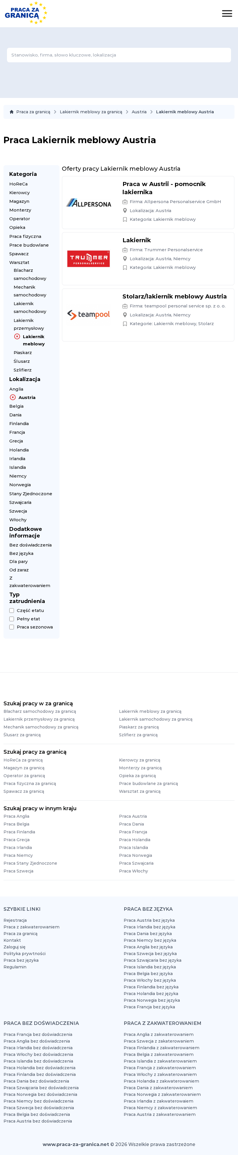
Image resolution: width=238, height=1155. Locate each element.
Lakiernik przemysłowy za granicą (39, 719)
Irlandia (17, 458)
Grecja (16, 441)
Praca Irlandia (17, 847)
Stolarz (206, 323)
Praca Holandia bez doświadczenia (39, 1067)
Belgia (16, 406)
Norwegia (20, 484)
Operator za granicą (24, 775)
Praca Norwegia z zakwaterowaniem (162, 1094)
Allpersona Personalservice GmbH (182, 201)
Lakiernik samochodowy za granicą (155, 719)
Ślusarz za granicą (22, 734)
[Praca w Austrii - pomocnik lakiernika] (88, 202)
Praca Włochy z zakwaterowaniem (160, 1074)
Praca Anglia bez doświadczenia (36, 1041)
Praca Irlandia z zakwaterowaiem (158, 1101)
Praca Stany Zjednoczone (30, 863)
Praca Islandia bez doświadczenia (38, 1061)
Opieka (17, 227)
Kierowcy (19, 192)
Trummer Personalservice (173, 249)
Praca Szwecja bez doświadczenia (38, 1107)
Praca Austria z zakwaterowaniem (160, 1114)
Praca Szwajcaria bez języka (152, 960)
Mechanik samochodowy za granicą (40, 727)
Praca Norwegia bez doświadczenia (40, 1094)
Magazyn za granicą (23, 767)
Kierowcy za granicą (139, 760)
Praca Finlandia (19, 832)
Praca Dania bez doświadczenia (36, 1081)
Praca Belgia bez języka (148, 973)
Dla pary (18, 561)
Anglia (16, 389)
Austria (139, 111)
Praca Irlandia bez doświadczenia (38, 1047)
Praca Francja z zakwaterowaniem (160, 1067)
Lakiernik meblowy (34, 340)
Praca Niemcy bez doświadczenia (38, 1101)
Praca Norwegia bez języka (152, 1000)
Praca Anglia (16, 816)
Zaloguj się (14, 947)
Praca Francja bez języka (149, 1007)
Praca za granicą (33, 111)
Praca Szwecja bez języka (150, 953)
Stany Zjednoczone (30, 493)
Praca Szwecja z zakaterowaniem (159, 1041)
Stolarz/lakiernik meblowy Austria (174, 296)
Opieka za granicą (137, 775)
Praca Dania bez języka (148, 933)
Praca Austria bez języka (149, 920)
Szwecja (18, 511)
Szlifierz (23, 370)
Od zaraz (19, 570)
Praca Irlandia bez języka (149, 927)
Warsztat (19, 262)
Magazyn (19, 201)
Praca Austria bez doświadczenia (37, 1121)
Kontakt (12, 940)
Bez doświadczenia (30, 545)
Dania (15, 415)
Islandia (17, 467)
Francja (17, 432)
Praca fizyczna (25, 236)
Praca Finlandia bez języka (151, 987)
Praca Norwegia (135, 855)
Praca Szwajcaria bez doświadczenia (41, 1087)
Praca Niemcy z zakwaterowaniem (160, 1107)
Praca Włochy (133, 871)
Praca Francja (133, 832)
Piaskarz (23, 352)
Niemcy (17, 476)
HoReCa (18, 184)
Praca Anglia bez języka (148, 947)
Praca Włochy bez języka (150, 980)
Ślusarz (22, 361)
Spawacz (19, 253)
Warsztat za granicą (140, 791)
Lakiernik (136, 240)
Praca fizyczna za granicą (29, 783)
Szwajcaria (20, 502)
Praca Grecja (16, 839)
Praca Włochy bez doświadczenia (38, 1054)
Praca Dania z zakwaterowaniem (158, 1087)
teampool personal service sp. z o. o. (185, 306)
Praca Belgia (16, 824)
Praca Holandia (134, 839)
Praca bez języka (21, 960)
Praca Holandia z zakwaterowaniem (161, 1081)
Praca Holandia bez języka (151, 993)
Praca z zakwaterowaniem (31, 927)
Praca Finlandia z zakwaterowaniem (161, 1047)
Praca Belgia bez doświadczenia (36, 1114)
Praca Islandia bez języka (150, 967)
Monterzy (20, 210)
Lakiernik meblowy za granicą (91, 111)
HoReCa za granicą (23, 760)
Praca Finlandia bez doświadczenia (39, 1074)
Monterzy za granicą (140, 767)
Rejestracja (15, 920)
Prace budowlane (29, 245)
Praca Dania (131, 824)
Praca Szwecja (18, 871)
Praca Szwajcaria (136, 863)
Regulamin (14, 967)
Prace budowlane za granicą (148, 783)
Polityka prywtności (24, 953)
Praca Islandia (133, 847)
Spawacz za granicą (23, 791)
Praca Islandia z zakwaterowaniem (160, 1061)
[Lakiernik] (88, 259)
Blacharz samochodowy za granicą (39, 711)
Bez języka (21, 553)
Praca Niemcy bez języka (150, 940)
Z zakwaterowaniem (29, 581)
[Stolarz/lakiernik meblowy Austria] (88, 315)
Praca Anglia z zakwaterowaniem (159, 1034)
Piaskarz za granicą (139, 727)
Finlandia (19, 423)
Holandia (19, 450)
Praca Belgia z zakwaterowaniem (159, 1054)
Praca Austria (133, 816)
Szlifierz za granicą (138, 734)
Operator (19, 218)
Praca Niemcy (18, 855)
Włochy (17, 519)
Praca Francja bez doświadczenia (37, 1034)
